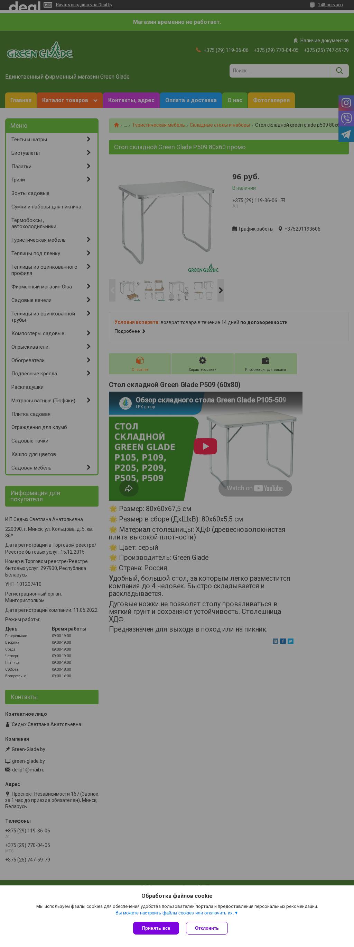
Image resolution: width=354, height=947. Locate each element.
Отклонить (207, 928)
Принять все (156, 928)
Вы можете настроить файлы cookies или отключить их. (174, 912)
